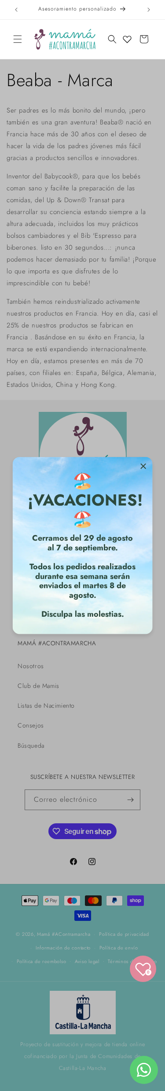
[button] (17, 39)
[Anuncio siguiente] (148, 9)
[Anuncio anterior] (16, 9)
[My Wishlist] (127, 39)
